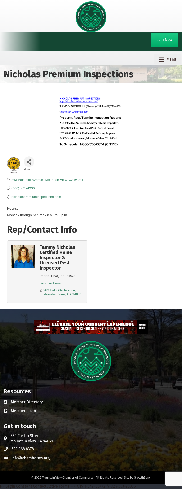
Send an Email (50, 283)
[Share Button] (29, 161)
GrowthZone (142, 477)
